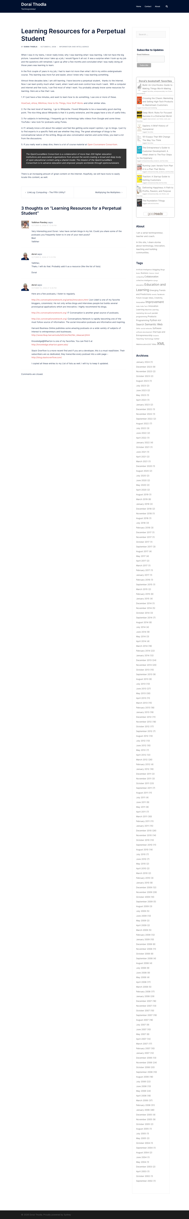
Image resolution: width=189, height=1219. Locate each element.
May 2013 (141, 693)
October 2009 (143, 897)
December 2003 (144, 1166)
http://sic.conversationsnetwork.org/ (49, 318)
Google (145, 298)
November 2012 (144, 721)
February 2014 (143, 650)
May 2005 (141, 1138)
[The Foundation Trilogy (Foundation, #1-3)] (139, 202)
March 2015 (142, 589)
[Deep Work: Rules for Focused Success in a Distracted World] (139, 114)
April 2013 (141, 698)
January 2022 (143, 442)
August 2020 (142, 471)
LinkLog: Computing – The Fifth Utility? (46, 192)
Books (138, 273)
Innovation (153, 306)
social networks (146, 328)
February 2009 (143, 935)
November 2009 (144, 892)
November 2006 (144, 1062)
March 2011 (141, 816)
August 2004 (142, 1152)
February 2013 (143, 707)
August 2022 (142, 423)
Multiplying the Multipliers (107, 192)
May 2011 (140, 807)
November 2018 (144, 513)
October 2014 (143, 613)
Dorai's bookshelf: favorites (155, 81)
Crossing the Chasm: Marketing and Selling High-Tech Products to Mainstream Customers (157, 101)
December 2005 (144, 1114)
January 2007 (143, 1053)
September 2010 (144, 845)
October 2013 (143, 669)
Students (156, 335)
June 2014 (141, 632)
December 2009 (144, 887)
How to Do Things (56, 103)
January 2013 (142, 712)
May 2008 (141, 977)
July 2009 (141, 911)
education (140, 285)
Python (153, 320)
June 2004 (141, 1157)
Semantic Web (154, 324)
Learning (140, 309)
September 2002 (144, 1181)
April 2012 (141, 755)
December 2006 (144, 1057)
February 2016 (143, 579)
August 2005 (142, 1128)
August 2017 (142, 551)
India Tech (144, 306)
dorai (34, 254)
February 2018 (143, 527)
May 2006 (141, 1091)
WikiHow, (42, 103)
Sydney (67, 1214)
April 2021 (141, 456)
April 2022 (141, 437)
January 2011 (142, 826)
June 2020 (141, 480)
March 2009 (142, 930)
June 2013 (141, 688)
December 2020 (144, 466)
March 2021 (142, 461)
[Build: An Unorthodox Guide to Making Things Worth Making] (139, 87)
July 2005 (141, 1133)
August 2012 (142, 736)
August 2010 (142, 849)
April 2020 (141, 489)
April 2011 (141, 811)
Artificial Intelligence (144, 270)
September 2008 (144, 958)
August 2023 (142, 381)
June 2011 (141, 802)
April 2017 (141, 560)
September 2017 (144, 546)
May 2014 (141, 636)
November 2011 (143, 778)
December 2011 (143, 774)
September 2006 (144, 1072)
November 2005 (144, 1119)
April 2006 (141, 1095)
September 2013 (144, 674)
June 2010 (141, 859)
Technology (148, 339)
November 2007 (144, 1005)
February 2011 (143, 821)
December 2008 (144, 944)
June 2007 (141, 1029)
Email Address (143, 54)
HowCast (25, 103)
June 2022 (141, 433)
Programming (142, 320)
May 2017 (141, 556)
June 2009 (141, 916)
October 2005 (143, 1124)
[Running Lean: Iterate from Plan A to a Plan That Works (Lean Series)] (139, 167)
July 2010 (141, 854)
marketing (140, 313)
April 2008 (141, 982)
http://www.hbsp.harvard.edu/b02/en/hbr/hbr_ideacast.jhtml (60, 335)
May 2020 (141, 485)
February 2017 (143, 570)
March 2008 (142, 986)
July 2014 (141, 627)
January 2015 (142, 598)
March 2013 (142, 703)
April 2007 (141, 1039)
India (138, 306)
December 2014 (144, 603)
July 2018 (141, 523)
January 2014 (142, 655)
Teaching (140, 339)
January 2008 (143, 996)
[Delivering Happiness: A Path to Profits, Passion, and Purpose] (139, 189)
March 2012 (142, 759)
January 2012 (142, 769)
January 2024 (143, 362)
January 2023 (143, 404)
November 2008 (144, 949)
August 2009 (142, 906)
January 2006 (143, 1110)
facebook (161, 294)
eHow (34, 103)
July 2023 (141, 385)
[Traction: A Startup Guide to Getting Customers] (139, 178)
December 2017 (143, 532)
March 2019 (142, 499)
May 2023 (141, 395)
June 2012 (141, 745)
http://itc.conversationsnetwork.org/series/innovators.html (59, 299)
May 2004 (141, 1162)
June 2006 (141, 1086)
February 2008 (143, 991)
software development (144, 332)
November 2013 (144, 665)
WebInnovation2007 (143, 344)
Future (139, 298)
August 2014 (142, 622)
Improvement (155, 302)
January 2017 (142, 575)
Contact (148, 6)
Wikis (154, 344)
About (157, 6)
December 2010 (144, 830)
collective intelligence (144, 280)
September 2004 (144, 1147)
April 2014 (141, 641)
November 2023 (144, 371)
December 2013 (144, 660)
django (155, 280)
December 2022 (144, 409)
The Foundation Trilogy (153, 200)
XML (161, 343)
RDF (159, 320)
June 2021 (141, 452)
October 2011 (142, 783)
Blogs (162, 270)
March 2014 (142, 646)
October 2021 (143, 447)
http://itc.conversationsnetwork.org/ (49, 312)
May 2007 (141, 1034)
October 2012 (143, 726)
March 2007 (142, 1043)
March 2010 (142, 873)
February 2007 (143, 1048)
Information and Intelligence (74, 47)
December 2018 (144, 508)
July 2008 (141, 968)
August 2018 (142, 518)
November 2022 (144, 414)
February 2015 (143, 594)
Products (152, 316)
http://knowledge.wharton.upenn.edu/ (49, 344)
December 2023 (144, 366)
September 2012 (144, 731)
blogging (156, 269)
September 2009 (144, 901)
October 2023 (143, 376)
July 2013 (141, 684)
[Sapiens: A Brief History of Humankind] (139, 127)
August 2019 (142, 494)
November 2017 (144, 537)
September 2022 (144, 418)
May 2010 (141, 863)
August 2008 (142, 963)
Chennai (151, 273)
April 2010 (141, 868)
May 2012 (141, 750)
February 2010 (143, 878)
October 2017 (142, 542)
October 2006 (143, 1067)
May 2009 (141, 920)
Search (140, 324)
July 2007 (141, 1024)
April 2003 (141, 1171)
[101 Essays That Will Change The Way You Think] (139, 138)
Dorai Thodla (33, 4)
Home (138, 6)
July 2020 (141, 475)
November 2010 (144, 835)
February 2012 (143, 764)
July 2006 (141, 1081)
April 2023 (141, 400)
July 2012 (141, 740)
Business (144, 273)
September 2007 (144, 1015)
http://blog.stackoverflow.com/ (46, 357)
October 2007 (143, 1010)
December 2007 (144, 1001)
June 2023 (141, 390)
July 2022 (141, 428)
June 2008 (141, 972)
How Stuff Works (75, 103)
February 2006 (143, 1105)
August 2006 (142, 1076)
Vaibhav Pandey (39, 222)
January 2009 (143, 939)
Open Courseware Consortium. (103, 144)
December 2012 (144, 717)
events (154, 294)
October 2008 (143, 953)
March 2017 (141, 565)
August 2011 (142, 792)
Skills (138, 328)
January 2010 (142, 882)
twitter (156, 339)
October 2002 (143, 1176)
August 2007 (142, 1020)
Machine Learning (152, 310)
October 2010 (143, 840)
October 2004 (143, 1143)
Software (157, 328)
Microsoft (148, 313)
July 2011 (140, 797)
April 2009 (141, 925)
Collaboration (151, 276)
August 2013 (142, 679)
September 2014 (144, 617)
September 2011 (144, 788)
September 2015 (144, 584)
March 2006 (142, 1100)
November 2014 (144, 608)
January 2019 (142, 504)
